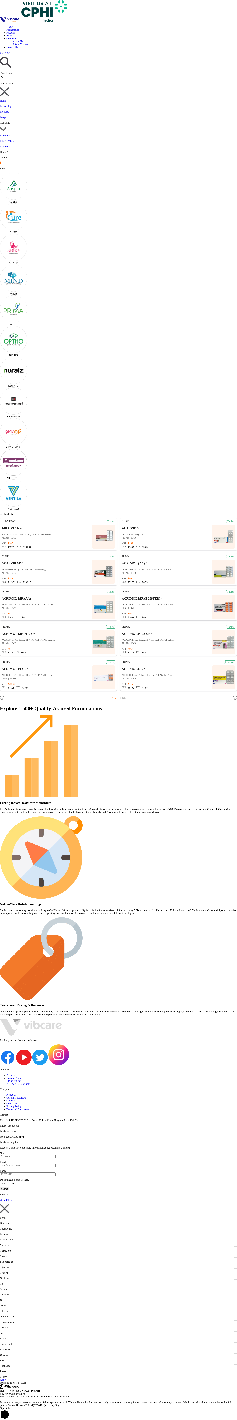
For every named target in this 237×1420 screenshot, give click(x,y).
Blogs (9, 35)
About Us (18, 41)
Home (9, 26)
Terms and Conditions (17, 1109)
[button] (118, 1382)
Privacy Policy (13, 1106)
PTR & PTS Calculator (18, 1083)
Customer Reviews (16, 1097)
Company (11, 38)
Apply (3, 1379)
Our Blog (11, 1100)
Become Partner (14, 1078)
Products (10, 32)
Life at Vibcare (20, 44)
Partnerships (12, 29)
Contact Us (12, 47)
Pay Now (5, 146)
